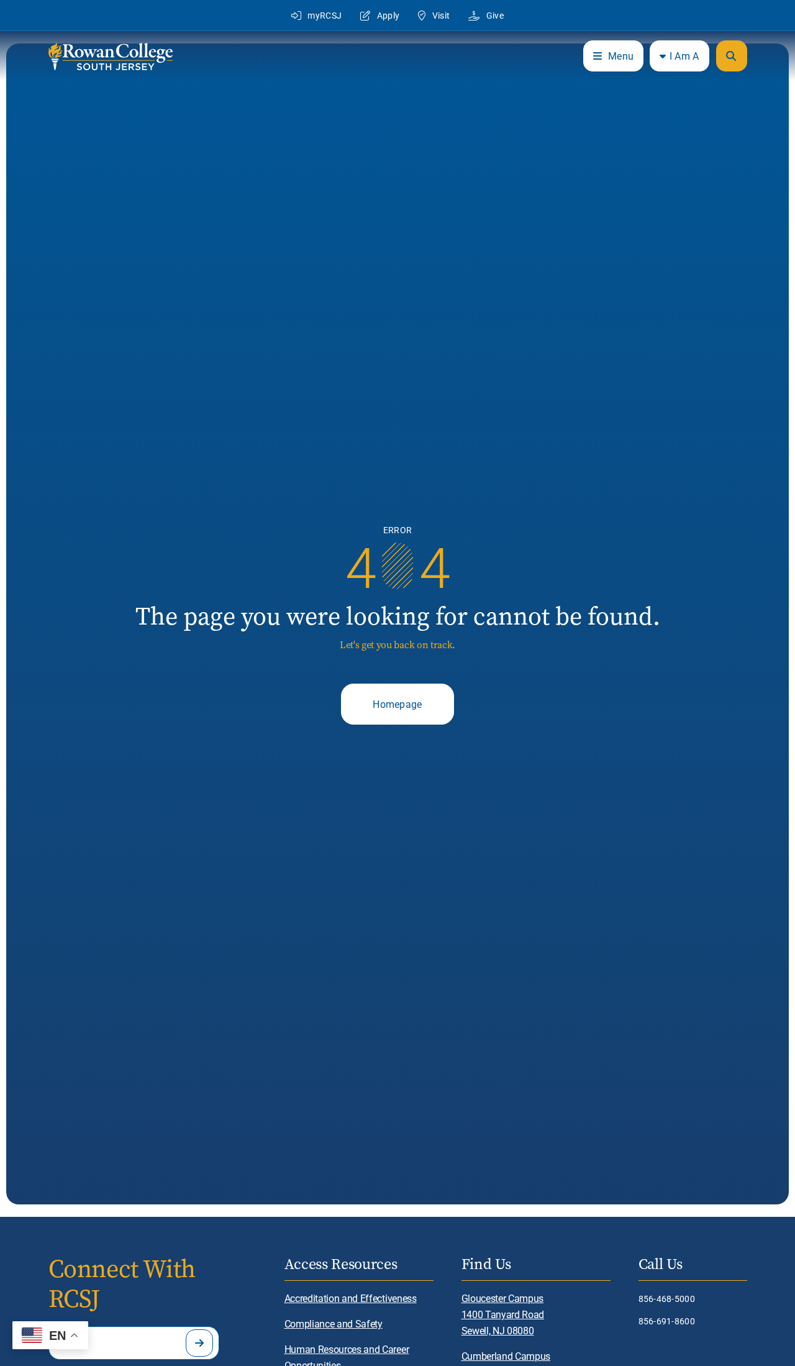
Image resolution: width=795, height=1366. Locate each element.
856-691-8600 (666, 1321)
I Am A (684, 55)
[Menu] (731, 55)
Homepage (397, 703)
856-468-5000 (666, 1298)
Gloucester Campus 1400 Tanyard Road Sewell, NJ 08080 (503, 1314)
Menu (621, 55)
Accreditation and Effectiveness (350, 1297)
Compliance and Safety (333, 1323)
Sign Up (199, 1343)
